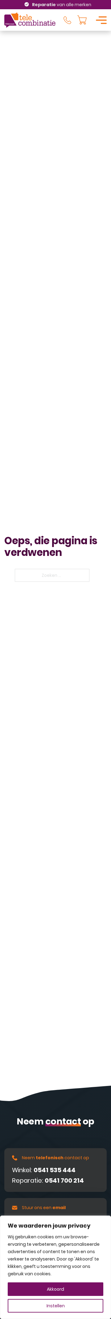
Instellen (56, 1306)
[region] (55, 1267)
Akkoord (55, 1289)
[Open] (101, 20)
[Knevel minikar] (82, 20)
